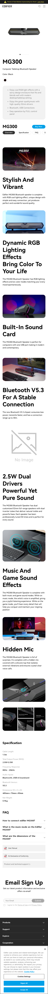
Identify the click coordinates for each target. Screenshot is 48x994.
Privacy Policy (37, 905)
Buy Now (38, 127)
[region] (24, 970)
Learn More (40, 1)
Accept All (24, 990)
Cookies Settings (24, 976)
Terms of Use (23, 905)
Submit (38, 901)
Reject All (24, 983)
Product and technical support (16, 864)
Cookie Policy (29, 972)
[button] (20, 54)
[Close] (45, 949)
